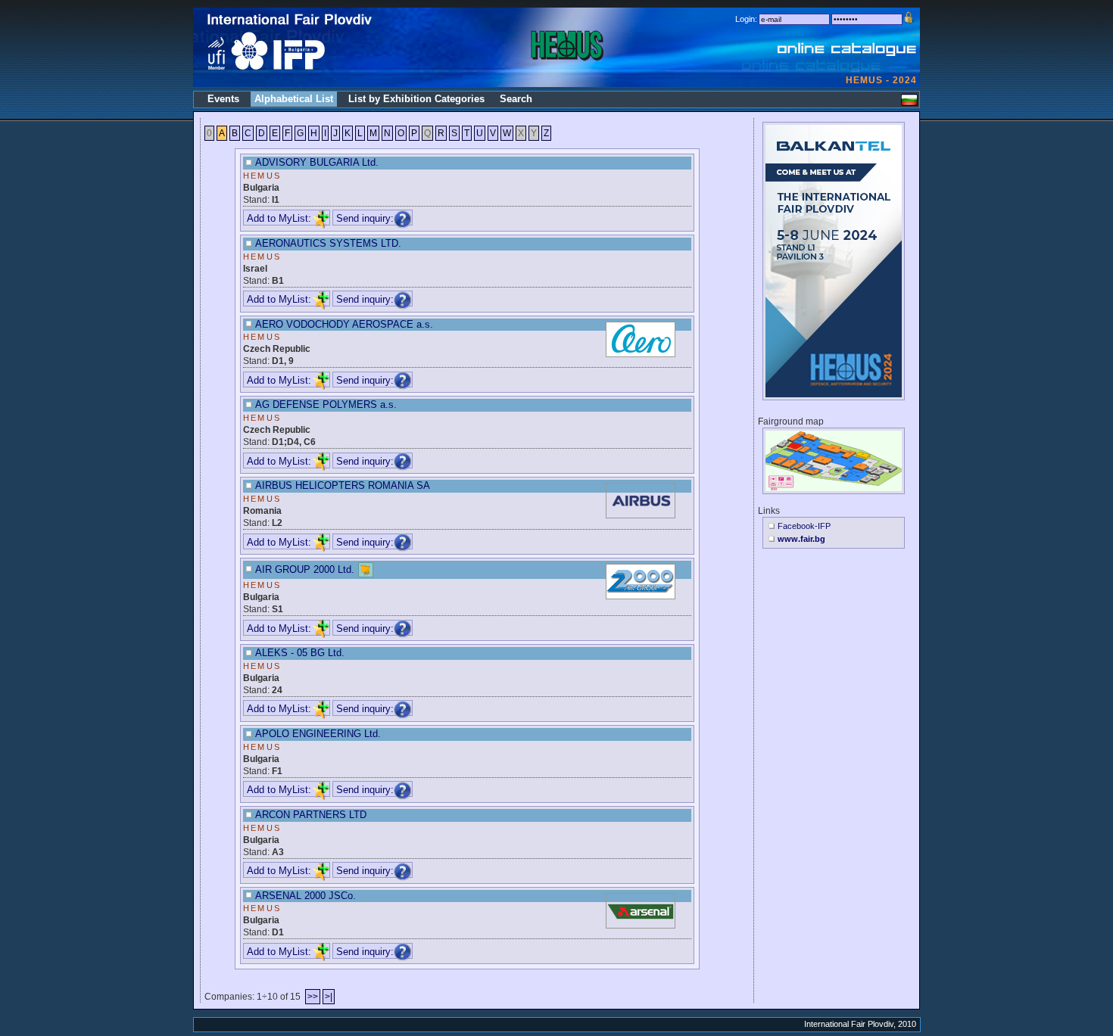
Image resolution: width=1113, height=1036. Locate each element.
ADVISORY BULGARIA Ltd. (317, 162)
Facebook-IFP (804, 525)
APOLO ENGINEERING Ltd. (318, 733)
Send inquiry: (365, 218)
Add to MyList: (279, 218)
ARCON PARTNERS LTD (310, 814)
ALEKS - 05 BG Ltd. (299, 652)
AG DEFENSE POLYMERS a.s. (326, 404)
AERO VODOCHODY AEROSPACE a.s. (344, 324)
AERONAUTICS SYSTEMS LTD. (328, 243)
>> (312, 996)
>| (328, 996)
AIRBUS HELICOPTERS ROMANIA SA (342, 485)
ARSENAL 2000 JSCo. (305, 895)
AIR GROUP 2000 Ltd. (304, 569)
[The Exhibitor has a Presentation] (366, 569)
